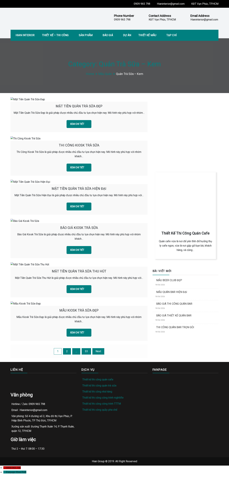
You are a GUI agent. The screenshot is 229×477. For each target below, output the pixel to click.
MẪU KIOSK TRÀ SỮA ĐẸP (79, 310)
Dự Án (127, 35)
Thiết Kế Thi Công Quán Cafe (185, 233)
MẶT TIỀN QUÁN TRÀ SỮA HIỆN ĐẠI (79, 189)
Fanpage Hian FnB (16, 472)
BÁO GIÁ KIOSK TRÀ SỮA (79, 228)
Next (98, 351)
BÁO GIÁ (108, 35)
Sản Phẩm (86, 35)
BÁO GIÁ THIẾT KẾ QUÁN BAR (173, 315)
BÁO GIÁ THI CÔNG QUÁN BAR (174, 303)
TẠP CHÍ (171, 35)
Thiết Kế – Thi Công (55, 35)
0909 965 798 (142, 3)
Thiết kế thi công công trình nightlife (103, 397)
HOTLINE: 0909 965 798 (171, 147)
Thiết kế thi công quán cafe (97, 379)
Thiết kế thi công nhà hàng (97, 391)
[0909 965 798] (4, 467)
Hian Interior (25, 35)
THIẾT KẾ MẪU (147, 35)
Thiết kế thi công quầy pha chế (99, 409)
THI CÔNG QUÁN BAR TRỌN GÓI (175, 327)
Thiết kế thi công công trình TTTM (101, 403)
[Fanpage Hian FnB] (4, 472)
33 (86, 351)
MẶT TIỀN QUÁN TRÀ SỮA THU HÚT (79, 271)
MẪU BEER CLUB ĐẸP (169, 280)
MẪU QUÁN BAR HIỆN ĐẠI (171, 292)
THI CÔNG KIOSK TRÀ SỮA (79, 145)
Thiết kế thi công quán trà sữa (99, 385)
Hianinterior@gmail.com (171, 3)
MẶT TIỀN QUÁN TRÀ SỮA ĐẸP (79, 106)
